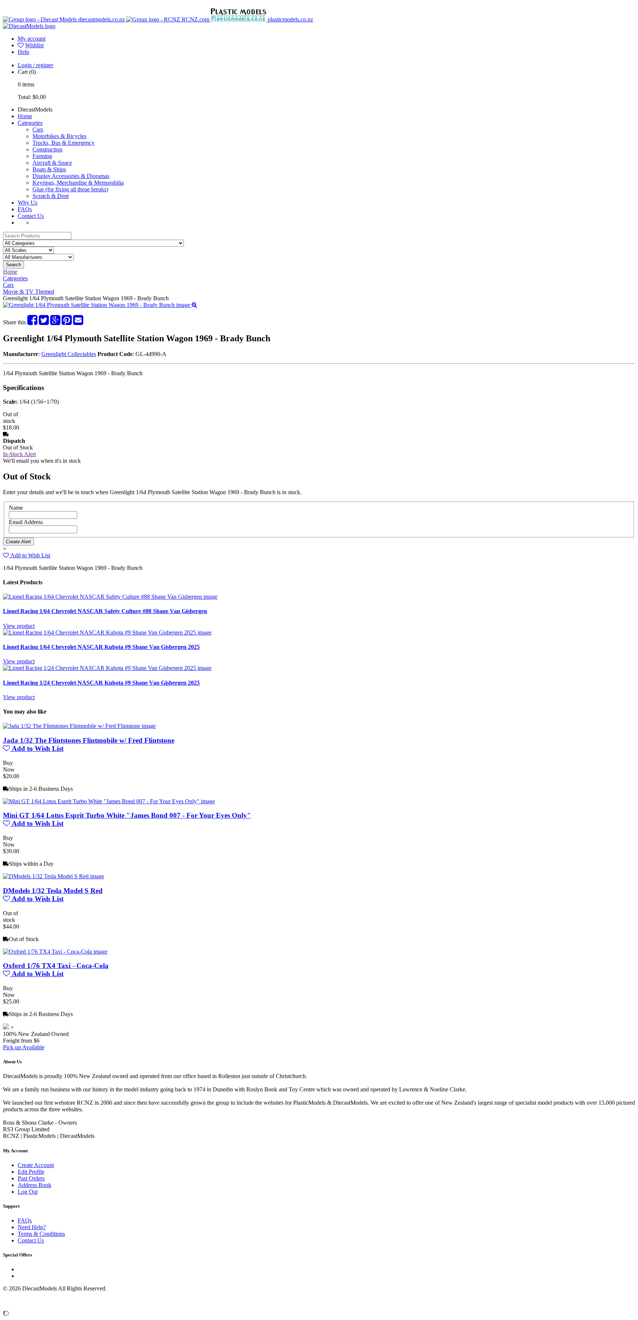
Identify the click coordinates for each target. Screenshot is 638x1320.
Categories (30, 123)
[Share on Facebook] (32, 322)
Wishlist (34, 45)
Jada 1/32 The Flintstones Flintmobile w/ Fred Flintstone (88, 740)
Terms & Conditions (41, 1234)
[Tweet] (44, 322)
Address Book (34, 1185)
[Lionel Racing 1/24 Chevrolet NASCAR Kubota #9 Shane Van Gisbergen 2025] (107, 668)
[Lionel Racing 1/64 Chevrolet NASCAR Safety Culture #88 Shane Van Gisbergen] (110, 597)
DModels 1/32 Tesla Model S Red (53, 891)
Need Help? (32, 1227)
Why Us (27, 202)
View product (19, 626)
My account (31, 38)
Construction (47, 149)
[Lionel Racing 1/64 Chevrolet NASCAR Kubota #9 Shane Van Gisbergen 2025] (107, 632)
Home (25, 116)
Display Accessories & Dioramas (70, 176)
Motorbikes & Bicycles (59, 136)
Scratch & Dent (50, 196)
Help (23, 52)
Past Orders (31, 1178)
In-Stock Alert (19, 454)
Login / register (35, 65)
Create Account (36, 1165)
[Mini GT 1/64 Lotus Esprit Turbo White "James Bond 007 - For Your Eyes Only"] (109, 801)
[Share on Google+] (55, 322)
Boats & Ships (49, 169)
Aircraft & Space (52, 163)
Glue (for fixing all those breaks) (70, 189)
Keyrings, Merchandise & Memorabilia (78, 182)
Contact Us (31, 216)
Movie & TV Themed (28, 291)
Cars (37, 129)
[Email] (78, 322)
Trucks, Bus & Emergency (63, 143)
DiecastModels (35, 109)
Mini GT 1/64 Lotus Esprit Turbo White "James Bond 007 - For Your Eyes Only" (127, 815)
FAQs (25, 209)
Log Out (28, 1192)
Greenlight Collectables (68, 354)
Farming (42, 156)
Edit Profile (31, 1172)
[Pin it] (67, 322)
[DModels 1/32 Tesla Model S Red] (53, 876)
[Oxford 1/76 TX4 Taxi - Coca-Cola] (55, 951)
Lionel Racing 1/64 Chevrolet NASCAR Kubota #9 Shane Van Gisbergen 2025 (101, 647)
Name (16, 508)
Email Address (26, 522)
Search (13, 264)
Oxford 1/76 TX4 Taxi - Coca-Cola (56, 966)
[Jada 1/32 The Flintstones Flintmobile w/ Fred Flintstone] (79, 726)
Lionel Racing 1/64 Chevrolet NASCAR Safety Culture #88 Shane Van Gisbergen (105, 611)
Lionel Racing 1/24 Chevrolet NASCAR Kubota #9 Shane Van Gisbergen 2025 (101, 683)
